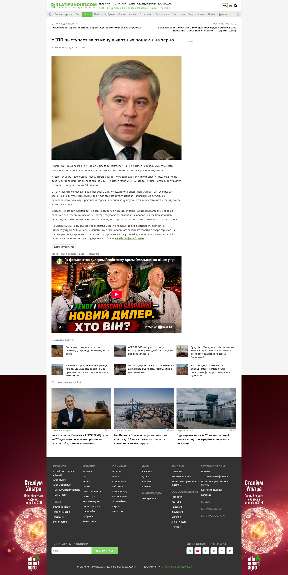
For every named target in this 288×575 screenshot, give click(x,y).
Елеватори (179, 14)
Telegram (177, 506)
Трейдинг (58, 516)
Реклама (178, 466)
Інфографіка (149, 498)
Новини (89, 466)
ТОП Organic (60, 494)
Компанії (147, 481)
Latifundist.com (213, 466)
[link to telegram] (189, 550)
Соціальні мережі (185, 491)
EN (230, 5)
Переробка (146, 14)
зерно (55, 253)
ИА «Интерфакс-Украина (129, 238)
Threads (176, 526)
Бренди (146, 486)
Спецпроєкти (120, 481)
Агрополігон (60, 479)
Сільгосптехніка (127, 14)
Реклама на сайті (181, 476)
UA (225, 5)
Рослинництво (61, 506)
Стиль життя (119, 496)
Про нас (205, 471)
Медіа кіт (177, 471)
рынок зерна (68, 253)
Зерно (87, 14)
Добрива (110, 14)
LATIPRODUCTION (213, 515)
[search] (236, 6)
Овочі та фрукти (217, 14)
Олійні (98, 14)
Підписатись (105, 550)
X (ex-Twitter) (179, 521)
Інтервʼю (67, 430)
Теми (57, 501)
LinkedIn (176, 516)
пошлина (93, 253)
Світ (78, 14)
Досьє (145, 476)
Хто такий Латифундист (214, 476)
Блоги (127, 430)
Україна (87, 471)
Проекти (59, 466)
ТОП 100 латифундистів (66, 489)
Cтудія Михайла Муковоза (177, 566)
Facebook (177, 496)
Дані (145, 466)
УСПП (82, 253)
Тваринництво (196, 14)
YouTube (176, 501)
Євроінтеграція (63, 14)
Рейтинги (117, 486)
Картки (116, 506)
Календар (147, 471)
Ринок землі (162, 14)
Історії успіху (119, 491)
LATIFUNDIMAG (211, 508)
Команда (206, 494)
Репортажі (118, 511)
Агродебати (119, 501)
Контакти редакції (211, 489)
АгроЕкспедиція (62, 484)
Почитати (119, 466)
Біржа (205, 501)
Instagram (177, 511)
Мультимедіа (152, 493)
